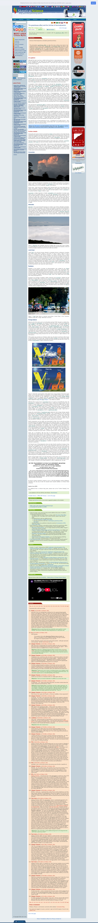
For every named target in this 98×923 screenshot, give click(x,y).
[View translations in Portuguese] (71, 6)
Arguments (21, 19)
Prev (30, 606)
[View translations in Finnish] (39, 6)
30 (65, 606)
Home (15, 19)
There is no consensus (19, 44)
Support (74, 19)
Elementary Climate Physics (38, 527)
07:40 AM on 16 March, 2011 (48, 734)
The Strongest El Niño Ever (19, 142)
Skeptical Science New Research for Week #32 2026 (20, 113)
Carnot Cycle (46, 641)
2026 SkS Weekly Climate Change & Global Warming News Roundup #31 (20, 122)
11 (32, 606)
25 (56, 606)
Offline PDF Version (41, 495)
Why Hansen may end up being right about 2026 (19, 120)
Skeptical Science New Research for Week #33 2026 (20, 101)
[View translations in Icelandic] (50, 6)
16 (41, 606)
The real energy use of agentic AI (20, 102)
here (58, 747)
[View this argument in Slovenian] (61, 22)
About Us (49, 918)
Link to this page (63, 27)
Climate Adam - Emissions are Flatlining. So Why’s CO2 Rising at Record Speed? (20, 86)
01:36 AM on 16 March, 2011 (42, 610)
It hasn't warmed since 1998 (20, 52)
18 (44, 606)
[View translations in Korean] (59, 6)
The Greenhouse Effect (35, 539)
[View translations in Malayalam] (64, 6)
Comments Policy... (61, 906)
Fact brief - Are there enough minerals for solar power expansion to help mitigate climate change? (19, 105)
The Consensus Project (52, 19)
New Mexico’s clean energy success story (19, 115)
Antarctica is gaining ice (19, 53)
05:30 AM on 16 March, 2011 (48, 705)
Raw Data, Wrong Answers (19, 96)
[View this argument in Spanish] (51, 22)
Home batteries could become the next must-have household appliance (20, 150)
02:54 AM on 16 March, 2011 (48, 643)
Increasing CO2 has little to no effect (38, 506)
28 (61, 606)
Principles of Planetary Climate (39, 533)
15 (39, 606)
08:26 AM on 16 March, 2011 (41, 742)
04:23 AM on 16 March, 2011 (48, 692)
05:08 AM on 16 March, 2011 (48, 696)
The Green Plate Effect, (61, 515)
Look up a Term (20, 921)
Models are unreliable (19, 47)
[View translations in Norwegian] (66, 6)
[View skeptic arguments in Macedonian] (62, 6)
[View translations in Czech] (29, 6)
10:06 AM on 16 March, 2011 (48, 889)
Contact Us (58, 918)
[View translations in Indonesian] (52, 6)
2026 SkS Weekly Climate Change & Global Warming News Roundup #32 (20, 111)
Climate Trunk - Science (18, 95)
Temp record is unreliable (19, 49)
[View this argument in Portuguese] (56, 22)
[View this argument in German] (54, 22)
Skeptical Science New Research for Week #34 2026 (20, 92)
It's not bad (17, 42)
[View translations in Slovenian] (78, 6)
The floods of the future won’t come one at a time (19, 108)
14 (37, 606)
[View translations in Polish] (69, 6)
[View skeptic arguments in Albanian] (23, 6)
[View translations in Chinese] (25, 6)
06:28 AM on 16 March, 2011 (44, 717)
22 (51, 606)
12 (34, 606)
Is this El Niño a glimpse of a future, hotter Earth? (19, 94)
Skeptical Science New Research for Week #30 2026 (20, 136)
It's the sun (17, 41)
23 (53, 606)
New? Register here (21, 78)
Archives (15, 154)
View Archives (54, 492)
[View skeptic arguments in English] (20, 6)
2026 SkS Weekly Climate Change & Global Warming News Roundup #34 (20, 89)
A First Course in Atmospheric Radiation (41, 536)
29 (63, 606)
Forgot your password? (17, 79)
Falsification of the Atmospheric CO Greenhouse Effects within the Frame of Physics (47, 548)
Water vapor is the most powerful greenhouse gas (41, 505)
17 (43, 606)
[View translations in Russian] (73, 6)
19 (46, 606)
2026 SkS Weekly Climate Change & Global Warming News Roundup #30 (20, 133)
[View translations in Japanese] (57, 6)
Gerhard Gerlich (36, 52)
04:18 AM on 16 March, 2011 (48, 680)
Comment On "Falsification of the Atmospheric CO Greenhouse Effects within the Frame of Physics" (47, 552)
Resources (35, 19)
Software (28, 19)
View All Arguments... (19, 55)
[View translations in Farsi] (36, 6)
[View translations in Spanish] (80, 6)
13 (36, 606)
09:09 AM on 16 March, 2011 (48, 790)
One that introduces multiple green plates (43, 519)
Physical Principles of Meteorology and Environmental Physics (46, 530)
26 (58, 606)
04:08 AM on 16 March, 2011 (48, 675)
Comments (42, 19)
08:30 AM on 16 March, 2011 (41, 762)
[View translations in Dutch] (34, 6)
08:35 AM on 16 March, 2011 (48, 766)
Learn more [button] (68, 3)
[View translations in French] (41, 6)
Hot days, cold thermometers (19, 131)
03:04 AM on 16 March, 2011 (48, 655)
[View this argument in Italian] (59, 22)
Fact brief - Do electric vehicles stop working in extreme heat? (19, 152)
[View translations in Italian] (55, 6)
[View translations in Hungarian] (48, 6)
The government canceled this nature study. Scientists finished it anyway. (20, 127)
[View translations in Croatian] (27, 6)
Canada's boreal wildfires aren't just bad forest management (20, 138)
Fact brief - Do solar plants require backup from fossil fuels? (20, 130)
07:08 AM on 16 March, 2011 (48, 727)
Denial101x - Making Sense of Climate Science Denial (53, 577)
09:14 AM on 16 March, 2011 (44, 798)
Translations (62, 19)
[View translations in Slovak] (75, 6)
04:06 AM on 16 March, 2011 (48, 663)
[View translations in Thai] (85, 6)
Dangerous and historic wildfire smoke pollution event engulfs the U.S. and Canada (20, 140)
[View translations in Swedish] (82, 6)
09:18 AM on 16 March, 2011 (44, 834)
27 (60, 606)
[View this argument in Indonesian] (64, 22)
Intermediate (51, 29)
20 (48, 606)
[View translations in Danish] (32, 6)
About (69, 19)
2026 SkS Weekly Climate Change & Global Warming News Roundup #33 (20, 98)
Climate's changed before (20, 39)
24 (55, 606)
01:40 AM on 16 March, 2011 (40, 632)
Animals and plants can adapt (20, 50)
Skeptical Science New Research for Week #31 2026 (20, 125)
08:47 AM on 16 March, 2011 (40, 774)
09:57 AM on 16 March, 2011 (44, 861)
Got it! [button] (93, 3)
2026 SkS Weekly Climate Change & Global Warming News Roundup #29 (20, 144)
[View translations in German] (43, 6)
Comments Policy (36, 671)
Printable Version (32, 495)
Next (68, 606)
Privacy (53, 918)
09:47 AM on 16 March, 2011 (48, 844)
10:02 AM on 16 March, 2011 (48, 875)
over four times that (53, 806)
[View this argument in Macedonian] (66, 22)
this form (37, 126)
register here (32, 910)
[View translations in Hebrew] (46, 6)
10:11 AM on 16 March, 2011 (48, 896)
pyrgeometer (50, 564)
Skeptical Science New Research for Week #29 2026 (20, 147)
